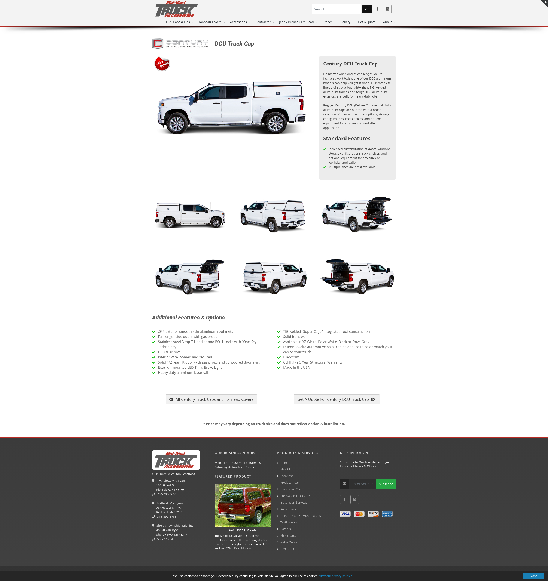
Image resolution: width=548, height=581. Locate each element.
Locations (286, 476)
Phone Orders (289, 536)
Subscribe (386, 484)
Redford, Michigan (169, 503)
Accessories (238, 22)
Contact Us (287, 549)
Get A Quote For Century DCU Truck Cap (334, 399)
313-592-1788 (166, 516)
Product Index (289, 482)
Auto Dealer (288, 509)
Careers (285, 529)
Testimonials (288, 522)
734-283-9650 (166, 494)
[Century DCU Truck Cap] (232, 110)
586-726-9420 (166, 539)
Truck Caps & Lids (177, 22)
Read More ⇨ (242, 548)
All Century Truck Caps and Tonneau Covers (213, 399)
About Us (286, 469)
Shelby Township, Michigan (175, 525)
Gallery (345, 22)
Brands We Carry (291, 489)
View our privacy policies (335, 576)
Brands (327, 22)
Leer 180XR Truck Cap (242, 529)
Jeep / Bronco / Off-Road (296, 22)
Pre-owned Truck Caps (295, 496)
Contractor (263, 22)
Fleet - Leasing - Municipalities (300, 516)
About (387, 22)
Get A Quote (366, 22)
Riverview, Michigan (170, 481)
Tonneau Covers (210, 22)
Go (367, 9)
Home (284, 463)
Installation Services (293, 502)
